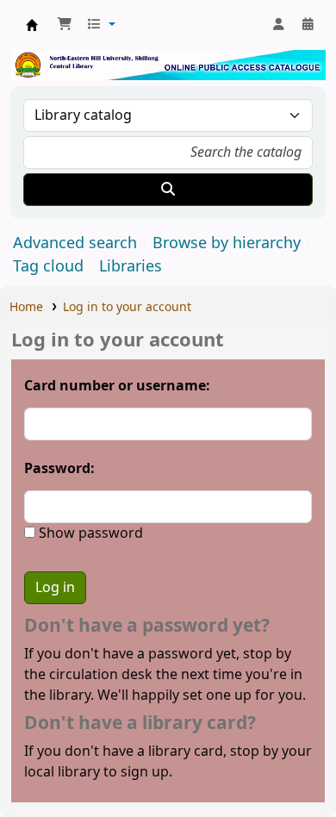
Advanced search (75, 243)
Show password (89, 533)
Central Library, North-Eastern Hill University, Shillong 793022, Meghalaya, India (32, 25)
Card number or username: (117, 386)
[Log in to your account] (278, 25)
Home (26, 307)
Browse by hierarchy (226, 243)
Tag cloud (48, 266)
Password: (59, 468)
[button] (64, 25)
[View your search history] (307, 25)
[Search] (168, 189)
